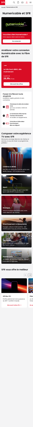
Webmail (22, 2)
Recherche (14, 2)
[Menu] (31, 2)
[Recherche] (14, 2)
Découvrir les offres (16, 84)
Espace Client (27, 2)
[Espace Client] (27, 2)
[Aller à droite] (30, 275)
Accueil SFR (2, 2)
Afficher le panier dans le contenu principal (18, 2)
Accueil (3, 7)
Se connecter (16, 41)
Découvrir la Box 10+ (13, 305)
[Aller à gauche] (25, 275)
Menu (30, 2)
